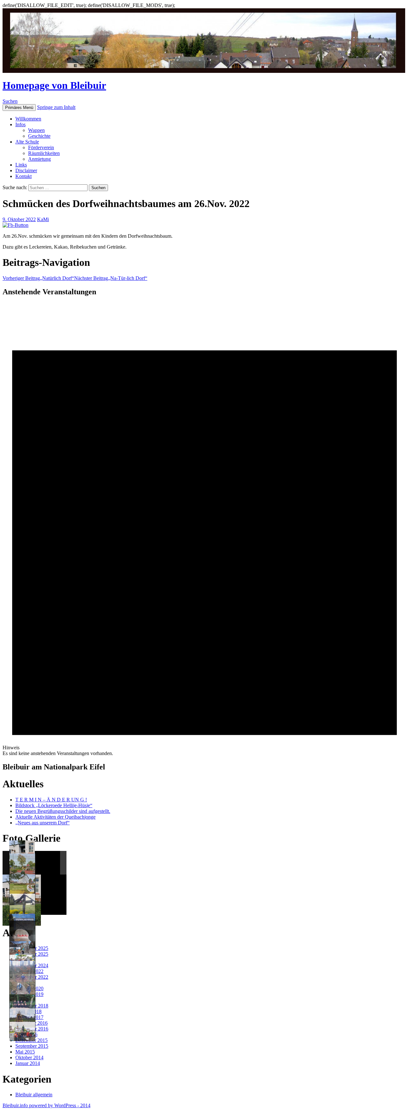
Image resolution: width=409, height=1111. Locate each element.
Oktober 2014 (29, 1057)
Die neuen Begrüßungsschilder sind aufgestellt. (62, 811)
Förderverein (41, 147)
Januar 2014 (27, 1063)
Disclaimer (26, 170)
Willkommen (28, 118)
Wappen (36, 130)
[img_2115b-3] (22, 1004)
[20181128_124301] (22, 978)
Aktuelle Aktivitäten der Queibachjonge (55, 817)
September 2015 (31, 1046)
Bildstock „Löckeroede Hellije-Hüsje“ (53, 805)
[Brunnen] (22, 870)
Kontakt (23, 176)
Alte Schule (27, 141)
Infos (20, 124)
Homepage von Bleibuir (54, 85)
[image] (22, 911)
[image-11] (22, 883)
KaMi (43, 219)
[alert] (204, 529)
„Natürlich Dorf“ (38, 278)
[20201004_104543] (22, 938)
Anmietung (39, 159)
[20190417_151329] (22, 951)
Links (21, 164)
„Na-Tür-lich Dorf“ (110, 278)
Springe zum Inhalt (56, 107)
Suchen (10, 101)
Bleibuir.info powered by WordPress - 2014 (46, 1105)
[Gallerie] (22, 1031)
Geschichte (39, 136)
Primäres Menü (19, 107)
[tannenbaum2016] (22, 1018)
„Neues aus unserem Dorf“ (42, 822)
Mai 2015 (25, 1051)
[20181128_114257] (22, 991)
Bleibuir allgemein (33, 1094)
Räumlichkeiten (44, 153)
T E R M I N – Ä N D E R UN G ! (51, 799)
